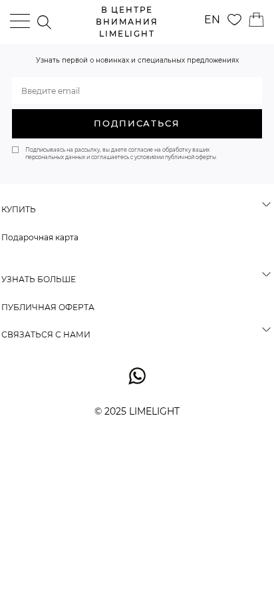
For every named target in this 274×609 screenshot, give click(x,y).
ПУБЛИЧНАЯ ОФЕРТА (47, 307)
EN (212, 19)
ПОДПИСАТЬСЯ (137, 123)
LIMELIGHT (127, 22)
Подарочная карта (39, 237)
